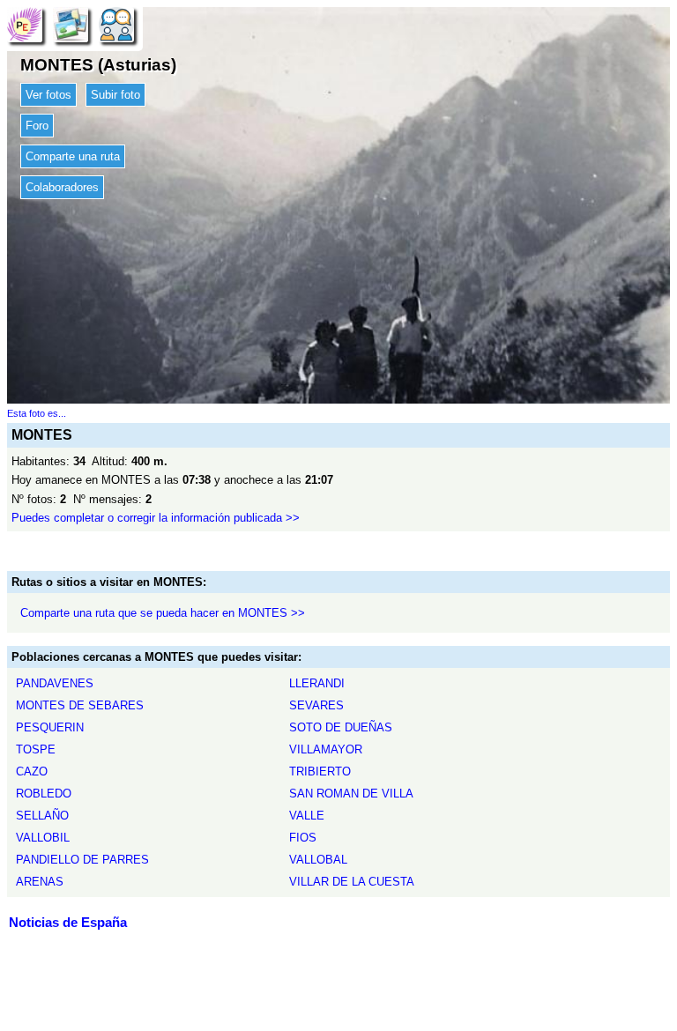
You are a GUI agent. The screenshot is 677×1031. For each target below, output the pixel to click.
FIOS (302, 837)
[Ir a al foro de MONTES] (116, 24)
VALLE (306, 815)
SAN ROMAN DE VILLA (351, 793)
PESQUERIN (50, 727)
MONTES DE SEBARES (80, 705)
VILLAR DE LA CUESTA (351, 881)
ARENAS (39, 881)
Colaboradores (62, 187)
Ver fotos (48, 94)
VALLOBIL (43, 837)
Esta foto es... (36, 413)
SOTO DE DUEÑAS (340, 727)
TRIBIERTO (320, 771)
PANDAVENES (54, 683)
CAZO (32, 771)
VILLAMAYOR (325, 749)
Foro (37, 125)
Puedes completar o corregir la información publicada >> (155, 517)
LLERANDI (317, 683)
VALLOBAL (318, 859)
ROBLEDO (43, 793)
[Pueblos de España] (24, 24)
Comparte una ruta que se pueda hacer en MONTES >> (162, 612)
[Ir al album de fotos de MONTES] (70, 24)
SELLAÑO (42, 815)
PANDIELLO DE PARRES (82, 859)
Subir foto (115, 94)
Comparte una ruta (73, 156)
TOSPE (36, 749)
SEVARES (316, 705)
